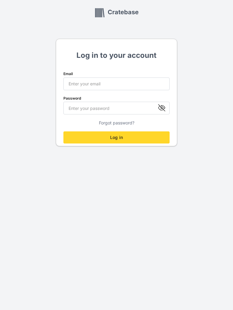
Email (68, 74)
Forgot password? (116, 122)
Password (72, 98)
